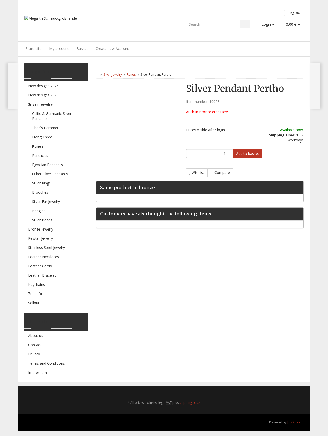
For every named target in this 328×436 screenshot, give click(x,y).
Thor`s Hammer (45, 127)
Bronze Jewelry (40, 229)
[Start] (97, 74)
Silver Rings (41, 183)
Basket (82, 48)
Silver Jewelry (112, 74)
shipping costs (189, 402)
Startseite (34, 48)
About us (35, 335)
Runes (131, 74)
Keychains (36, 284)
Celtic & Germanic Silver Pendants (51, 116)
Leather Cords (40, 266)
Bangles (38, 210)
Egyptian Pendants (47, 164)
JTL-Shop (293, 422)
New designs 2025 (43, 95)
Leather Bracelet (42, 275)
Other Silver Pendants (50, 173)
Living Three (42, 137)
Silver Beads (42, 219)
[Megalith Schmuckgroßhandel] (80, 23)
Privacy (34, 354)
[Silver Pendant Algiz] (315, 86)
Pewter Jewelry (40, 238)
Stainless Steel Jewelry (46, 247)
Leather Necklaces (43, 256)
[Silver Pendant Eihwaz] (13, 86)
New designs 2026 (43, 85)
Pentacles (40, 155)
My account (59, 48)
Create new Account (112, 48)
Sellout (33, 302)
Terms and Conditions (46, 363)
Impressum (37, 372)
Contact (34, 344)
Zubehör (35, 293)
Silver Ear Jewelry (46, 201)
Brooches (40, 192)
